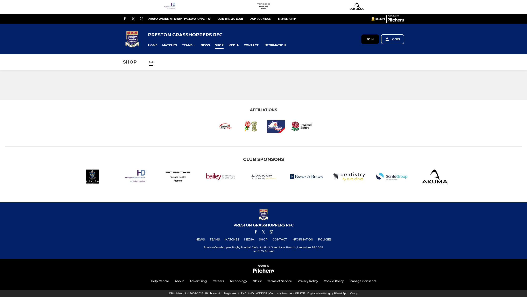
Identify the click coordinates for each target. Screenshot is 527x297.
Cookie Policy (334, 281)
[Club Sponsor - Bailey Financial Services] (220, 177)
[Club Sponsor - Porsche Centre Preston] (263, 6)
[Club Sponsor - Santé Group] (391, 177)
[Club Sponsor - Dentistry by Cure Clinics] (349, 177)
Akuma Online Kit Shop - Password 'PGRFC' (179, 18)
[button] (153, 45)
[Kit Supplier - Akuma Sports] (357, 6)
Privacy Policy (308, 281)
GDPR (257, 281)
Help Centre (160, 281)
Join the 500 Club (230, 18)
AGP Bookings (260, 18)
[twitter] (133, 18)
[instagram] (141, 18)
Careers (218, 281)
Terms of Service (279, 281)
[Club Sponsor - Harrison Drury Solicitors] (169, 6)
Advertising (198, 281)
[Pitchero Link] (396, 20)
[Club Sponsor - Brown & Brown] (306, 177)
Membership (287, 18)
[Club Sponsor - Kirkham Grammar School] (92, 177)
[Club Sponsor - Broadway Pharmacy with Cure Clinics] (263, 177)
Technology (238, 281)
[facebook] (125, 18)
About (179, 281)
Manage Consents (363, 281)
